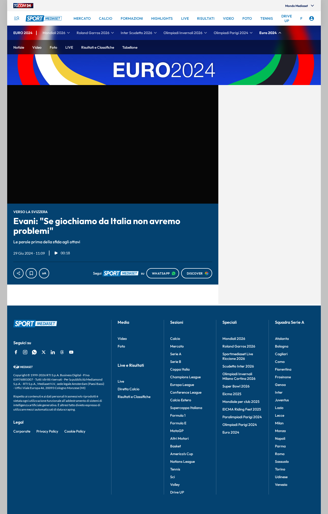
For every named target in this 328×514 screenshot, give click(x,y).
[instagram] (25, 352)
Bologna (281, 346)
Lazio (279, 407)
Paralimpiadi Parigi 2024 (242, 417)
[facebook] (15, 352)
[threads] (62, 352)
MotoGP (176, 430)
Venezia (281, 484)
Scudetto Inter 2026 (238, 366)
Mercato (177, 346)
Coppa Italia (180, 369)
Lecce (279, 415)
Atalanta (282, 338)
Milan (279, 423)
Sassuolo (282, 461)
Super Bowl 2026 (236, 386)
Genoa (280, 384)
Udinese (281, 477)
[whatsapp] (34, 352)
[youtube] (71, 352)
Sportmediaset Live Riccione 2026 (237, 356)
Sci (172, 477)
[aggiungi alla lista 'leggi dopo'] (31, 273)
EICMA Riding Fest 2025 (241, 409)
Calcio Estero (180, 400)
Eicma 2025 (231, 394)
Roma (279, 454)
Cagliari (281, 354)
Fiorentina (283, 369)
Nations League (182, 461)
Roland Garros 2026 (238, 346)
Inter (279, 392)
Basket (175, 446)
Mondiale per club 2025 (241, 401)
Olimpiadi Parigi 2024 (239, 424)
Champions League (185, 377)
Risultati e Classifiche (134, 396)
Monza (280, 430)
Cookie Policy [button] (74, 431)
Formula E (178, 423)
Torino (280, 469)
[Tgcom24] (23, 5)
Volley (175, 484)
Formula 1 (178, 415)
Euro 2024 (230, 432)
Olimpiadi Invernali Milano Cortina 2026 (238, 376)
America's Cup (181, 454)
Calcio (175, 338)
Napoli (280, 438)
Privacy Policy (47, 431)
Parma (280, 446)
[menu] (16, 18)
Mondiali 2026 (233, 338)
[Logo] (44, 18)
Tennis (175, 469)
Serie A (175, 354)
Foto (121, 346)
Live (121, 381)
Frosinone (283, 377)
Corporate (21, 431)
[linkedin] (52, 352)
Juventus (282, 400)
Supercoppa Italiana (186, 407)
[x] (43, 352)
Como (280, 361)
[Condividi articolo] (18, 273)
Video (122, 338)
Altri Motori (179, 438)
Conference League (185, 392)
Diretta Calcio (128, 389)
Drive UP (177, 492)
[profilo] (311, 18)
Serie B (175, 361)
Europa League (182, 384)
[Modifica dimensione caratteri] (44, 273)
